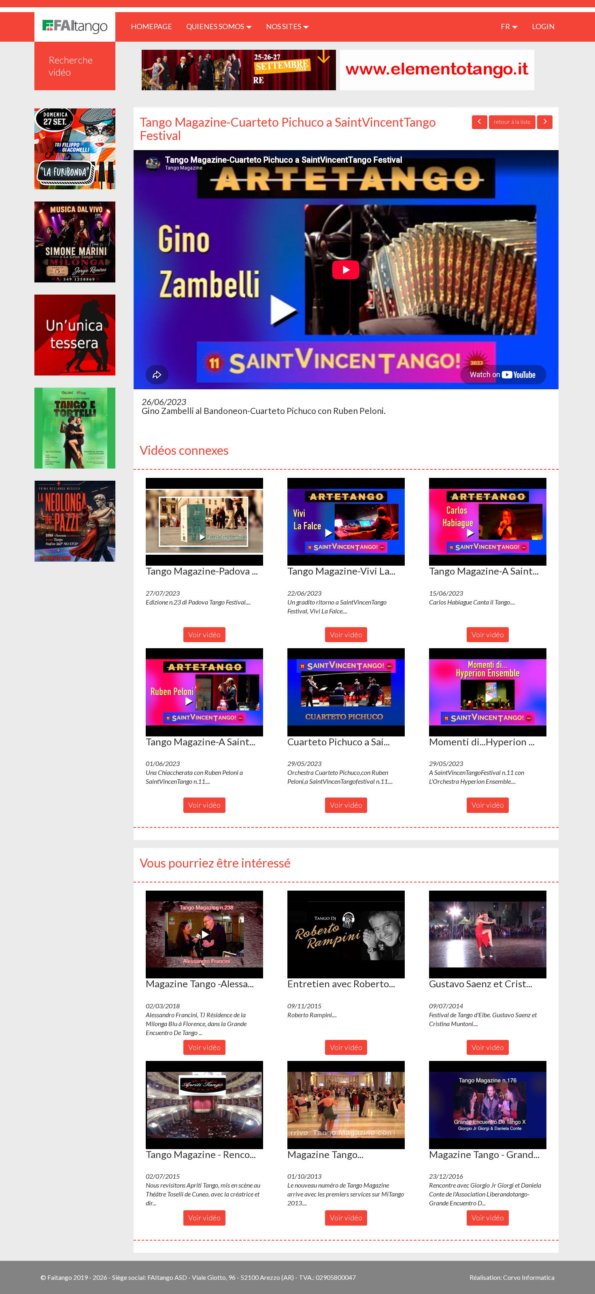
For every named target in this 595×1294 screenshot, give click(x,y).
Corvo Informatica (529, 1277)
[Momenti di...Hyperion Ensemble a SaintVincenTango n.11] (487, 692)
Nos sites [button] (284, 26)
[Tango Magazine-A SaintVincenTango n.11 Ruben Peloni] (204, 692)
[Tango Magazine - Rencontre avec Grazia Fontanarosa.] (204, 1105)
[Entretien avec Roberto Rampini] (346, 935)
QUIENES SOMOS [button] (215, 26)
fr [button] (506, 26)
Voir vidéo (204, 634)
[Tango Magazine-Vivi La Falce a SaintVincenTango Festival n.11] (346, 522)
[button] (204, 522)
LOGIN (543, 26)
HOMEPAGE (154, 26)
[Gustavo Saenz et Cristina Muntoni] (487, 935)
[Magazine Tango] (346, 1105)
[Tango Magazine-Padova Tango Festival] (204, 522)
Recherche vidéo (71, 66)
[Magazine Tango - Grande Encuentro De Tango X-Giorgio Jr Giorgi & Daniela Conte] (487, 1105)
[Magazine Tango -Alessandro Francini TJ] (204, 935)
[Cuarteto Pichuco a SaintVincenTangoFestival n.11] (346, 692)
